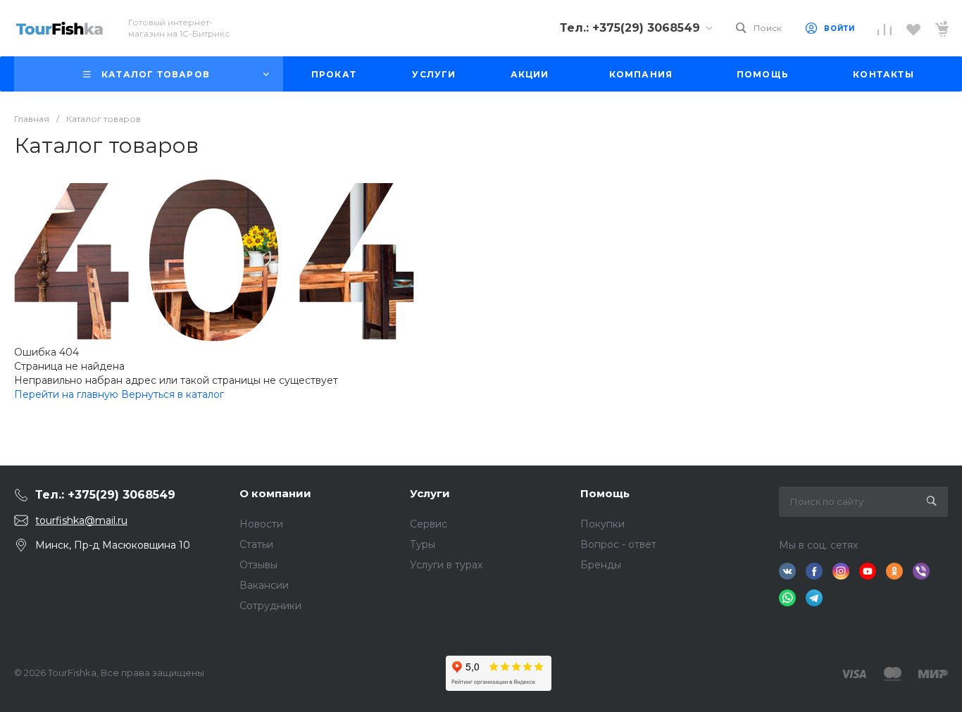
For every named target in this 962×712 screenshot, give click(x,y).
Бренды (600, 564)
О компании (275, 493)
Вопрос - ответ (618, 544)
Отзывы (258, 564)
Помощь (605, 493)
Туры (422, 544)
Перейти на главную (67, 394)
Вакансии (264, 585)
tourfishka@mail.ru (81, 520)
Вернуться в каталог (172, 394)
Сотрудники (270, 605)
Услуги (430, 493)
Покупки (602, 524)
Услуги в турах (446, 564)
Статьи (256, 544)
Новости (261, 524)
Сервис (428, 524)
